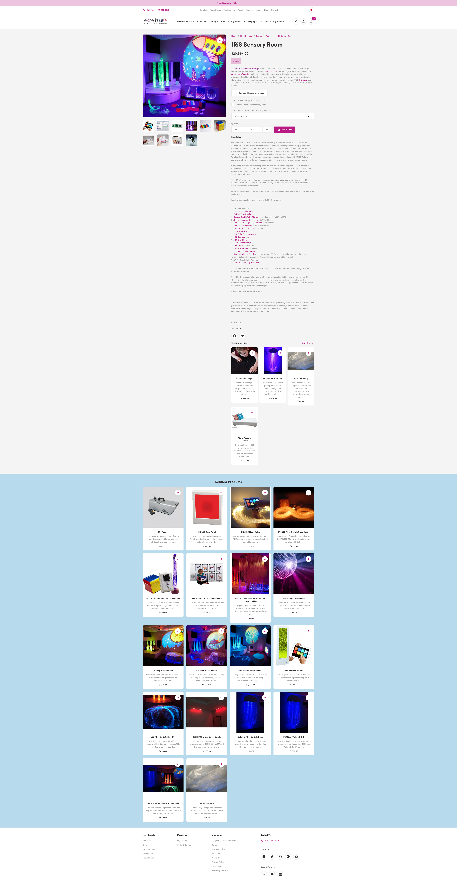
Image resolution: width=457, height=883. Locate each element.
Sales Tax (216, 853)
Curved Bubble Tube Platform (247, 217)
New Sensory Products (274, 21)
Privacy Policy (218, 862)
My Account (182, 840)
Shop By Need (246, 36)
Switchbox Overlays (242, 242)
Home (233, 36)
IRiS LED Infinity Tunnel (243, 228)
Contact (274, 9)
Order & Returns (184, 844)
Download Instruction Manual (251, 93)
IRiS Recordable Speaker (245, 251)
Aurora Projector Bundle (244, 254)
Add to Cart (287, 129)
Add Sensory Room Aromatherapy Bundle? (252, 110)
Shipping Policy (218, 849)
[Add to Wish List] (220, 40)
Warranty (216, 857)
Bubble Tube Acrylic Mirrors (246, 219)
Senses (259, 36)
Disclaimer (216, 866)
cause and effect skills (240, 74)
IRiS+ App (303, 79)
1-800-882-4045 (272, 840)
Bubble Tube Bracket (243, 214)
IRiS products (272, 71)
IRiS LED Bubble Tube (243, 211)
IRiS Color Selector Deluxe (245, 234)
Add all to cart (308, 343)
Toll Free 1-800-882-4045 (158, 9)
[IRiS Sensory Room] (184, 115)
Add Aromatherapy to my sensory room (251, 100)
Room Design (215, 9)
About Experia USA (220, 870)
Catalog (203, 9)
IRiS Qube (238, 245)
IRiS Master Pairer (242, 248)
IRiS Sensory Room (285, 36)
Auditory (269, 36)
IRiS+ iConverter (241, 231)
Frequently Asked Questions (224, 840)
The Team (147, 840)
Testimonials (229, 9)
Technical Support (253, 9)
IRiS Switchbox (240, 239)
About (240, 9)
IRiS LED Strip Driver (243, 225)
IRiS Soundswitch (241, 237)
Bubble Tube (202, 21)
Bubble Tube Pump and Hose (246, 262)
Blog (266, 9)
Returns (215, 844)
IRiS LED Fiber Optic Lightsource (248, 222)
